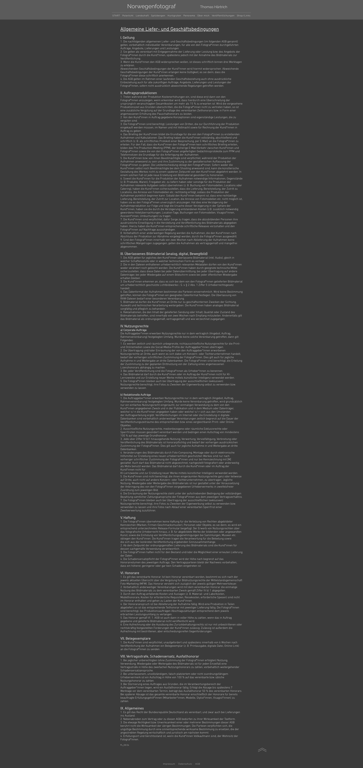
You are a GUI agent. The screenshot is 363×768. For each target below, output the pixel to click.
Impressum (169, 764)
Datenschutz (185, 764)
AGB (197, 764)
